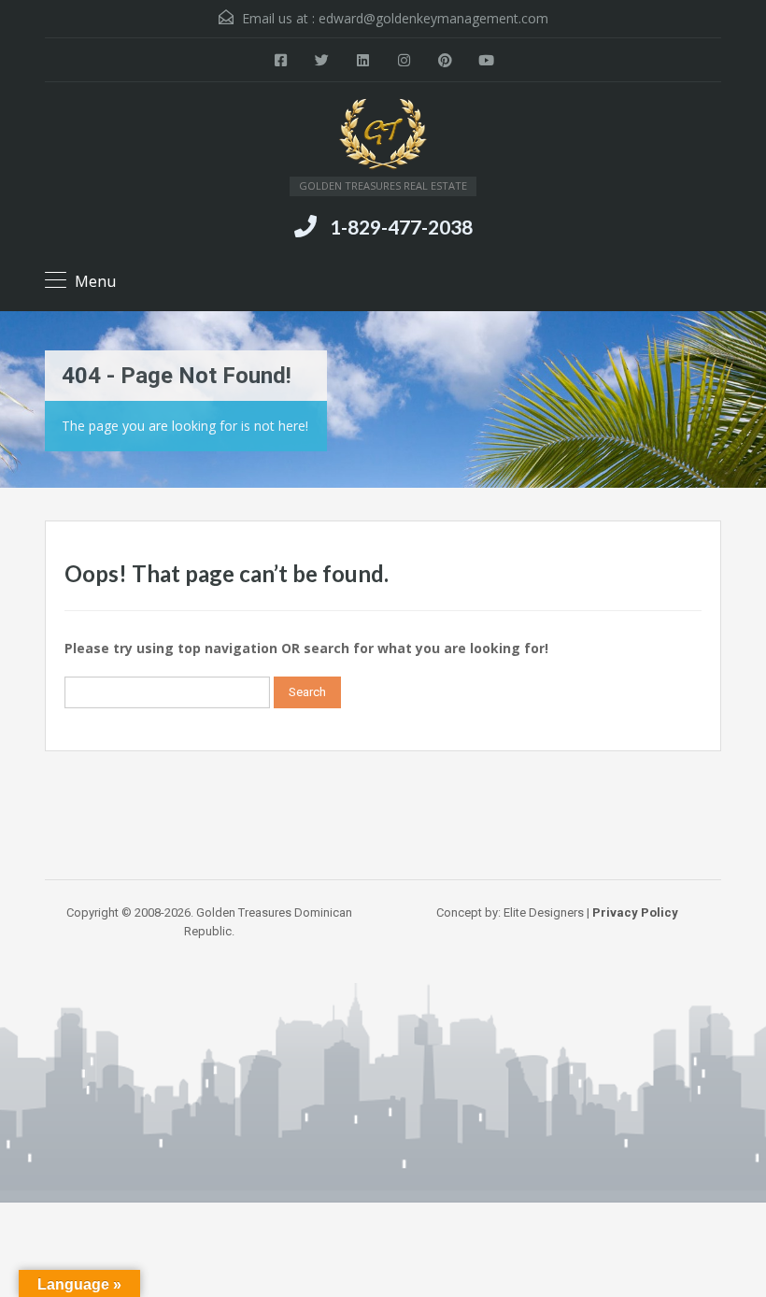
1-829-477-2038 (401, 226)
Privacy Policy (635, 912)
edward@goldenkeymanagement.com (433, 18)
